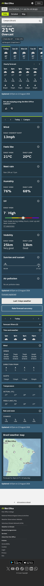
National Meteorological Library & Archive (15, 516)
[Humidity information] (38, 181)
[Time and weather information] (39, 330)
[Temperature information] (39, 386)
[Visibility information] (38, 234)
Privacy (4, 553)
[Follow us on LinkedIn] (31, 568)
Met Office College (8, 512)
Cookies (4, 547)
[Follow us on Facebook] (17, 568)
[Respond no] (12, 108)
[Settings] (32, 3)
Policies (4, 540)
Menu (39, 3)
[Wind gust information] (38, 127)
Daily (5, 14)
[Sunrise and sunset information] (38, 257)
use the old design (31, 9)
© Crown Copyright (22, 573)
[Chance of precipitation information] (38, 166)
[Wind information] (39, 345)
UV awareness (8, 226)
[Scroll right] (39, 64)
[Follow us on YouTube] (13, 568)
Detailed (14, 14)
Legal (3, 550)
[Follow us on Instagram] (26, 568)
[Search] (39, 20)
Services (4, 533)
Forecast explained (9, 294)
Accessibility (6, 544)
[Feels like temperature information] (38, 146)
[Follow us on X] (8, 568)
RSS (3, 556)
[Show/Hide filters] (40, 324)
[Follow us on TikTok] (22, 568)
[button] (13, 445)
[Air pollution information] (38, 278)
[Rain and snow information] (39, 410)
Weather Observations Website (12, 519)
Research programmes (9, 530)
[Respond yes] (6, 108)
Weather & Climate (8, 527)
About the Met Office (9, 537)
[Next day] (11, 120)
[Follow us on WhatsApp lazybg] (36, 568)
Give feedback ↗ (15, 9)
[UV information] (38, 201)
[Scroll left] (34, 64)
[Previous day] (5, 120)
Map (23, 14)
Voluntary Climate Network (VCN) (12, 523)
